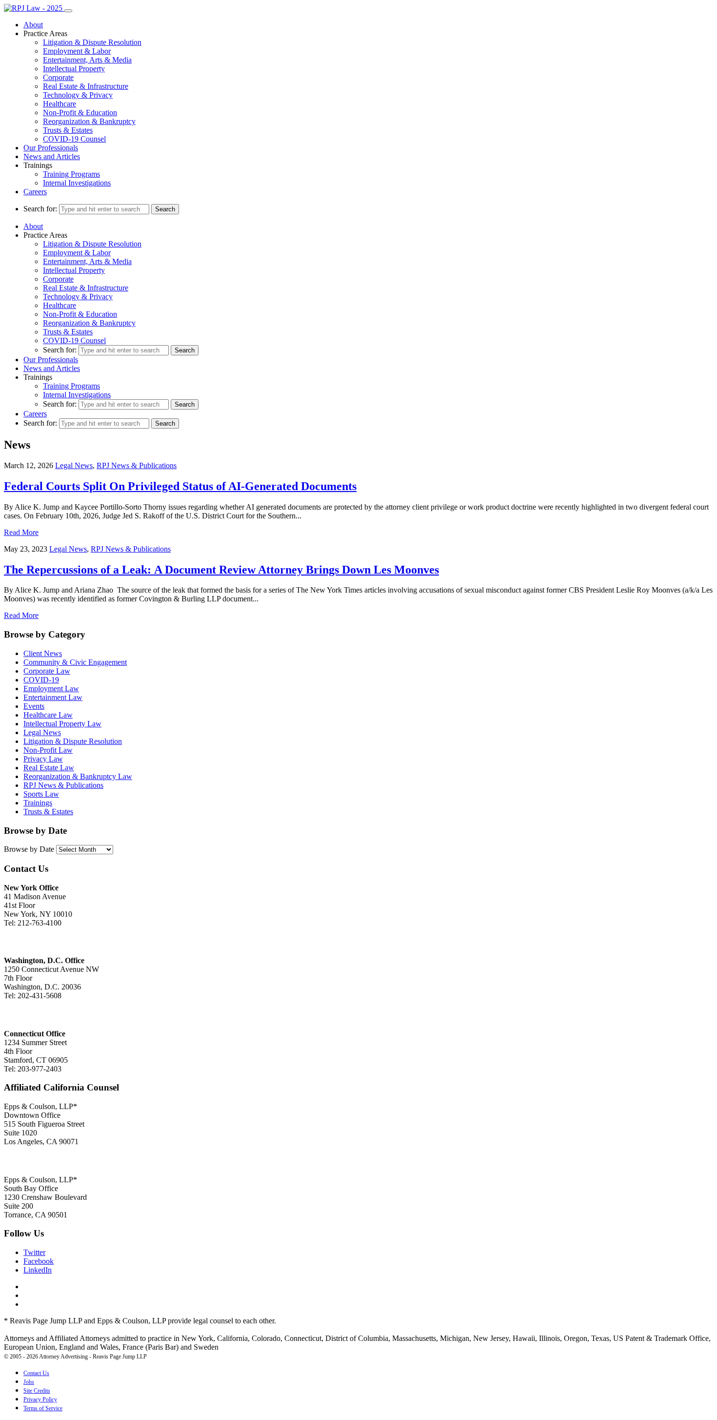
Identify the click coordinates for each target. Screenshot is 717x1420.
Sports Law (41, 794)
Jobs (28, 1382)
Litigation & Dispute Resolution (92, 42)
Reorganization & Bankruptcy (89, 121)
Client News (42, 653)
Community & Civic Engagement (75, 662)
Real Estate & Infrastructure (85, 86)
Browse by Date (29, 849)
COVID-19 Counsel (74, 139)
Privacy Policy (40, 1399)
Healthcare (59, 104)
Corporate (58, 77)
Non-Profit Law (48, 750)
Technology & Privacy (78, 95)
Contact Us (36, 1373)
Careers (35, 191)
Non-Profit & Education (80, 112)
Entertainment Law (52, 697)
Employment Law (51, 688)
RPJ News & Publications (137, 465)
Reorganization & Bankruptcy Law (77, 776)
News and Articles (51, 156)
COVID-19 (41, 680)
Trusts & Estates (68, 130)
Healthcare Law (48, 715)
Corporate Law (46, 671)
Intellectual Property (74, 68)
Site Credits (36, 1390)
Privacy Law (43, 759)
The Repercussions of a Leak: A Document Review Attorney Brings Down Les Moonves (221, 569)
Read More (21, 532)
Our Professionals (50, 148)
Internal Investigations (77, 183)
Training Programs (71, 174)
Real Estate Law (48, 767)
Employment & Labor (77, 51)
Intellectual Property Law (62, 724)
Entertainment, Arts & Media (87, 60)
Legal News (74, 465)
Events (33, 706)
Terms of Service (42, 1408)
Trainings (37, 803)
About (33, 25)
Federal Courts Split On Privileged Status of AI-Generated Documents (180, 486)
